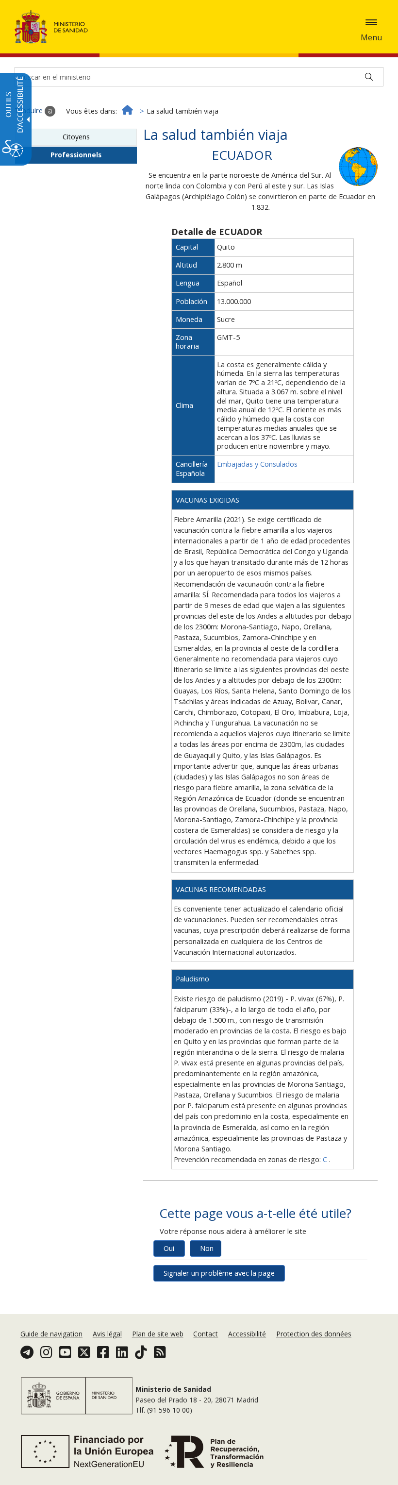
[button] (371, 22)
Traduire (30, 110)
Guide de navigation (51, 1333)
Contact (205, 1333)
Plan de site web (157, 1333)
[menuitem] (52, 1333)
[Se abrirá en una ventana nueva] (358, 165)
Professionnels (75, 154)
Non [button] (207, 1248)
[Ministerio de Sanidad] (51, 27)
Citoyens (76, 136)
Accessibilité (247, 1333)
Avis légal (107, 1333)
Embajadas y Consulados (257, 464)
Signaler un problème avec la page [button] (219, 1273)
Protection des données (313, 1333)
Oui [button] (169, 1248)
